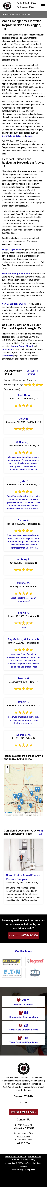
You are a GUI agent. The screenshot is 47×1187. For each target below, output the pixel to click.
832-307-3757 (23, 1143)
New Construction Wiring (14, 304)
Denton (14, 346)
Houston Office (27, 7)
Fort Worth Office (28, 3)
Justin (29, 136)
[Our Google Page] (26, 1103)
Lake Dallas (16, 136)
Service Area (17, 15)
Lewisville (7, 349)
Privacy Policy (28, 1159)
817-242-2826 (29, 935)
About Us (9, 1156)
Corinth (5, 136)
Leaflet (9, 812)
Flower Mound (26, 346)
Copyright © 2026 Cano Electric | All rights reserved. (24, 1164)
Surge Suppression (11, 249)
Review (15, 1159)
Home (7, 15)
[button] (31, 793)
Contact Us (7, 355)
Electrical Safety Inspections (16, 273)
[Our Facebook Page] (20, 1103)
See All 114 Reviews (32, 372)
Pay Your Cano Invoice (23, 1112)
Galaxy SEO (29, 1169)
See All (41, 832)
